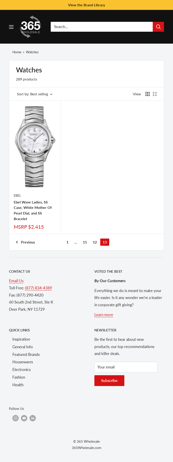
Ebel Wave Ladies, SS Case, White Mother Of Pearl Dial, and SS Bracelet (33, 210)
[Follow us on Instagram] (15, 418)
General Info (22, 346)
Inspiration (21, 339)
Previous (28, 242)
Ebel (17, 195)
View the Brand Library (86, 5)
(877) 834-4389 (38, 288)
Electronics (21, 369)
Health (17, 384)
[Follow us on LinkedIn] (33, 418)
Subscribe (109, 380)
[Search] (158, 27)
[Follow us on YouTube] (24, 418)
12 (95, 242)
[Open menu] (11, 27)
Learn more (103, 314)
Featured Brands (26, 354)
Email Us (16, 280)
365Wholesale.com (86, 448)
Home (16, 52)
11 (85, 242)
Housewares (22, 361)
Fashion (18, 377)
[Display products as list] (155, 94)
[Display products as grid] (148, 94)
